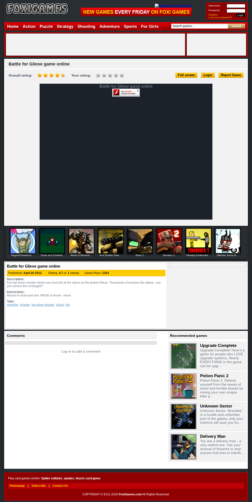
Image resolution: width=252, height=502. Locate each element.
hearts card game (88, 478)
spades (69, 478)
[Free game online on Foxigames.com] (36, 16)
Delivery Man (212, 436)
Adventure (109, 26)
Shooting (86, 26)
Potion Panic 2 (214, 375)
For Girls (149, 26)
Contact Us (60, 485)
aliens (60, 305)
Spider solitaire (51, 478)
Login (208, 75)
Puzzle (46, 26)
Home (12, 26)
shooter (25, 305)
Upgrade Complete (218, 345)
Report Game (231, 75)
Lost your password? (220, 17)
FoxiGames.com (130, 494)
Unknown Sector (216, 406)
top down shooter (43, 305)
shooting (12, 305)
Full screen (186, 75)
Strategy (65, 26)
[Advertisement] (95, 44)
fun (68, 305)
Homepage (17, 485)
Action (29, 26)
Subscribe (39, 485)
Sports (130, 26)
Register (213, 14)
